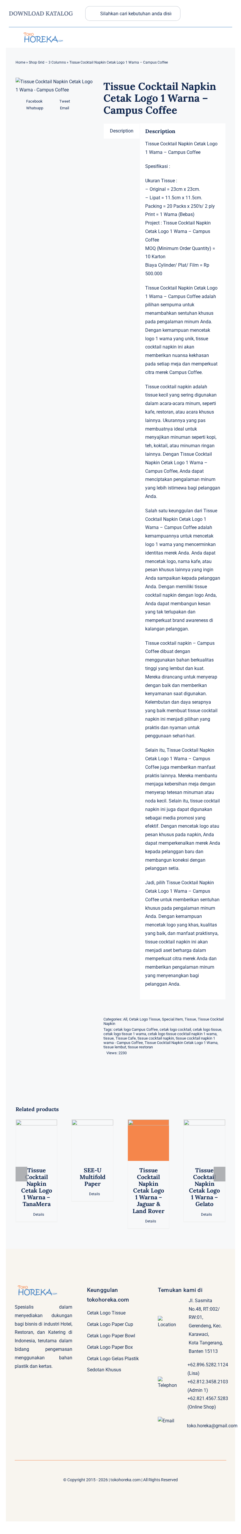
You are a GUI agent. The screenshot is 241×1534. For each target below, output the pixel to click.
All (125, 1019)
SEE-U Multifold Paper (93, 1176)
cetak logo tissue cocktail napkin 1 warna (182, 1034)
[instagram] (227, 10)
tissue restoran (140, 1047)
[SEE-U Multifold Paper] (92, 1140)
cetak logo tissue (207, 1029)
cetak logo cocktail (175, 1029)
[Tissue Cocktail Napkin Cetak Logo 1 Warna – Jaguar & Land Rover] (148, 1140)
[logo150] (43, 32)
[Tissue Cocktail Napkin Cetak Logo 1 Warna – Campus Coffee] (55, 86)
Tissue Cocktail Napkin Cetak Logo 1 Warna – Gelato (204, 1187)
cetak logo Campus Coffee (135, 1029)
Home (20, 62)
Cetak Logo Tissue (144, 1019)
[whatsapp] (215, 22)
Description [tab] (121, 131)
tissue (108, 1038)
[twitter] (215, 10)
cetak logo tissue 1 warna (124, 1034)
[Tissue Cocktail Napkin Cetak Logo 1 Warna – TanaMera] (36, 1140)
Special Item (172, 1019)
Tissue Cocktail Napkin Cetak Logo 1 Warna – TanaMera (36, 1187)
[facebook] (203, 10)
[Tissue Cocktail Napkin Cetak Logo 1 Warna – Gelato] (204, 1140)
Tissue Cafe (126, 1038)
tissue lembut (114, 1047)
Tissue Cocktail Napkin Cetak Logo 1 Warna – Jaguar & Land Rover (149, 1190)
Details (38, 1214)
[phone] (227, 22)
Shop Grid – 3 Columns (47, 62)
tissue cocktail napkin (156, 1038)
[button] (21, 1174)
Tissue (190, 1019)
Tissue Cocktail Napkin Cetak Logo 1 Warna (181, 1042)
